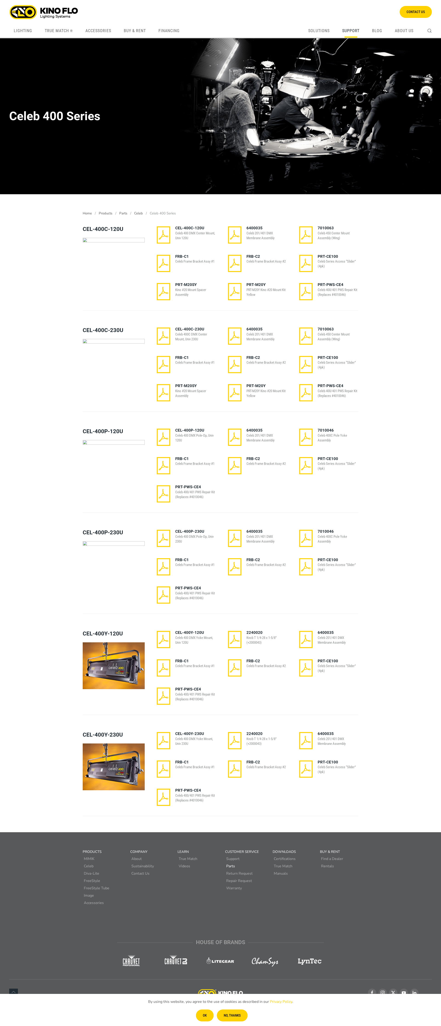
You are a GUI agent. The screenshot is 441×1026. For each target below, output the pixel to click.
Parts (230, 866)
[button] (429, 31)
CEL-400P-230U (189, 531)
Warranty (234, 888)
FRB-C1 (182, 256)
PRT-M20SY (186, 284)
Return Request (239, 873)
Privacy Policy (281, 1001)
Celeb (88, 866)
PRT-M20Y (256, 284)
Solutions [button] (319, 30)
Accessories (94, 902)
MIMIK (89, 858)
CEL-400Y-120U (189, 632)
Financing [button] (169, 30)
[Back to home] (43, 12)
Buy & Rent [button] (135, 30)
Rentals (327, 866)
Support (233, 858)
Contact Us (140, 873)
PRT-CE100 (328, 256)
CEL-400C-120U (189, 228)
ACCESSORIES (98, 30)
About (136, 858)
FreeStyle (92, 880)
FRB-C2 (253, 256)
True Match (59, 30)
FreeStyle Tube (96, 888)
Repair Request (239, 880)
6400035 (254, 228)
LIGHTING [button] (23, 30)
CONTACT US (416, 12)
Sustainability (142, 866)
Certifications (285, 858)
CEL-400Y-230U (189, 733)
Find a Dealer (332, 858)
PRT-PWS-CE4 (330, 284)
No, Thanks (232, 1015)
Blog (377, 30)
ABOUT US (404, 30)
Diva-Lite (91, 873)
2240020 (254, 632)
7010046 (326, 430)
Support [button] (350, 30)
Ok (205, 1015)
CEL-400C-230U (189, 329)
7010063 (326, 228)
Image (89, 895)
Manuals (281, 873)
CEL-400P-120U (189, 430)
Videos (184, 866)
